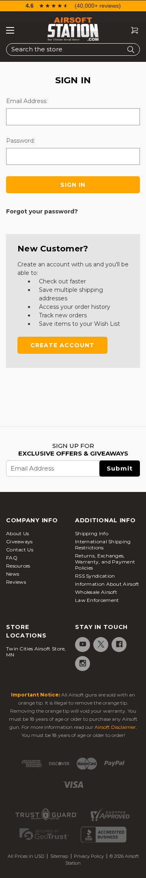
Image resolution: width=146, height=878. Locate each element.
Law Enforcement (97, 600)
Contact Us (19, 550)
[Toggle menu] (10, 30)
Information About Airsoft (107, 584)
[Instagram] (82, 663)
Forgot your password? (42, 211)
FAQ (11, 558)
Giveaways (19, 541)
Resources (18, 566)
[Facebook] (118, 644)
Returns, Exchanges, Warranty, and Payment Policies (105, 562)
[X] (100, 644)
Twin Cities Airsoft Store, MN (36, 652)
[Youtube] (82, 644)
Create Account (62, 345)
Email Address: (26, 101)
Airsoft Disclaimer (115, 727)
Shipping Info (91, 533)
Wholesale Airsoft (96, 592)
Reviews (16, 582)
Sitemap (59, 856)
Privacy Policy (89, 856)
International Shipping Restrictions (103, 544)
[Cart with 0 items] (131, 30)
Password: (20, 140)
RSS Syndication (95, 576)
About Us (17, 533)
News (12, 574)
